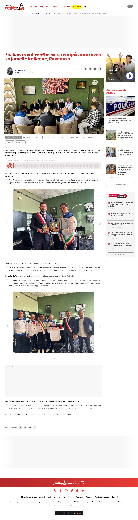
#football (9, 142)
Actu (41, 13)
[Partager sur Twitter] (91, 69)
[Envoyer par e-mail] (100, 69)
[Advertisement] (69, 32)
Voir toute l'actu (120, 185)
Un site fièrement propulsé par (67, 513)
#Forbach (26, 137)
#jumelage (74, 137)
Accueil (35, 13)
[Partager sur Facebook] (86, 69)
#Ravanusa (37, 137)
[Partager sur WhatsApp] (95, 69)
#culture (55, 137)
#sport (64, 137)
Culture (47, 13)
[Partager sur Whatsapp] (30, 428)
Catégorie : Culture (13, 137)
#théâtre (91, 137)
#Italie (47, 137)
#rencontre (20, 142)
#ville (83, 137)
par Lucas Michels (20, 70)
